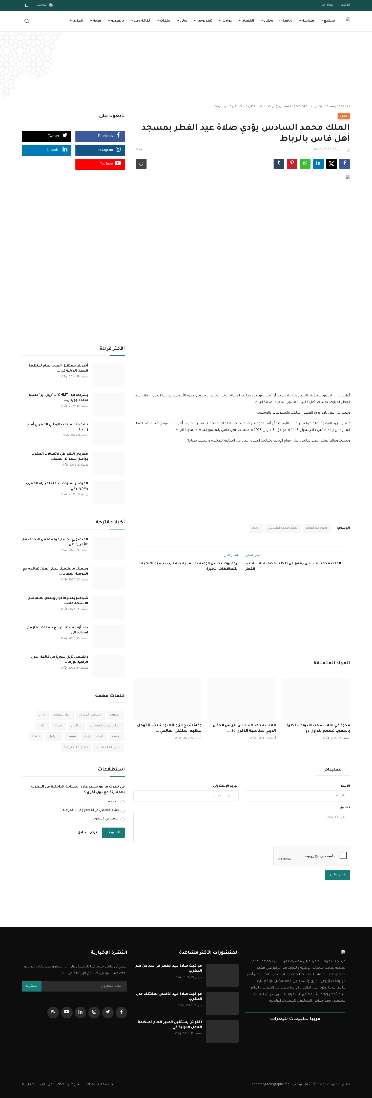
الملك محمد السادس (283, 528)
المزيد (78, 21)
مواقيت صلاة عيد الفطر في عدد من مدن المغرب (168, 968)
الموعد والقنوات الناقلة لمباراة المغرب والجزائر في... (57, 486)
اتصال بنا (328, 5)
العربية (43, 5)
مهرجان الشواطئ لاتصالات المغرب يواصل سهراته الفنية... (60, 456)
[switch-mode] (26, 5)
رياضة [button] (287, 21)
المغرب (115, 715)
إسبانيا (58, 726)
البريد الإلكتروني (226, 786)
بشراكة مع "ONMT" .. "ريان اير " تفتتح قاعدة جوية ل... (58, 398)
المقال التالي (231, 555)
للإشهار (344, 5)
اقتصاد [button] (248, 21)
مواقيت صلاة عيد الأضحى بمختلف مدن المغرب (169, 996)
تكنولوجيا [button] (205, 21)
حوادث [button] (227, 21)
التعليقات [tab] (333, 770)
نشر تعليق (337, 874)
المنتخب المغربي (90, 715)
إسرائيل (54, 736)
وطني (318, 106)
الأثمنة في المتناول (106, 819)
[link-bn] (186, 68)
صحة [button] (97, 21)
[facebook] (121, 1012)
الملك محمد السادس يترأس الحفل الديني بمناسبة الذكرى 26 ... (244, 728)
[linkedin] (80, 1012)
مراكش (76, 726)
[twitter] (108, 1012)
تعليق (345, 808)
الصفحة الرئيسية (338, 106)
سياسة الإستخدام (100, 1084)
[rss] (53, 1012)
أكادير (41, 726)
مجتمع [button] (329, 21)
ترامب (116, 736)
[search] (26, 21)
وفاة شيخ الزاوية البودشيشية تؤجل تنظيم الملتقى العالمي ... (169, 728)
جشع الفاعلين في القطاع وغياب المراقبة (91, 810)
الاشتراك (31, 986)
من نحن (46, 1084)
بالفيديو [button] (117, 21)
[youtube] (67, 1012)
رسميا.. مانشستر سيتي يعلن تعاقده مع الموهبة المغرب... (55, 571)
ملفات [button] (165, 21)
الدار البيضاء (62, 715)
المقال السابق (253, 555)
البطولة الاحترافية (76, 747)
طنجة (36, 736)
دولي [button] (184, 21)
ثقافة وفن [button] (142, 21)
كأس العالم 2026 (108, 747)
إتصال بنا (28, 1084)
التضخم (113, 801)
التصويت (113, 832)
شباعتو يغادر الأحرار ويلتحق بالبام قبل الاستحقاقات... (58, 601)
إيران (42, 715)
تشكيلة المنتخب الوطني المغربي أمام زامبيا (57, 427)
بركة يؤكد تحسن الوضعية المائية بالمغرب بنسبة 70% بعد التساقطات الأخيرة (189, 566)
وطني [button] (268, 21)
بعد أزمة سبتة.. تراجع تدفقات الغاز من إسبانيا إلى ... (57, 630)
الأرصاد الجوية (94, 736)
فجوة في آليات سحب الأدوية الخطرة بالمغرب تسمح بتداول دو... (318, 728)
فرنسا (72, 736)
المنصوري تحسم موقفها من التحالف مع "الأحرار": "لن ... (55, 542)
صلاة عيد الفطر (316, 528)
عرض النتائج (88, 832)
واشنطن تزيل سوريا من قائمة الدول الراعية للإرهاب (59, 659)
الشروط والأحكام (69, 1084)
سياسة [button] (308, 21)
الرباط (256, 528)
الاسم (345, 786)
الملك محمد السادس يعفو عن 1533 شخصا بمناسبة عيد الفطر (293, 566)
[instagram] (94, 1012)
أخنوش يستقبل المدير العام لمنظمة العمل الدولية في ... (58, 368)
